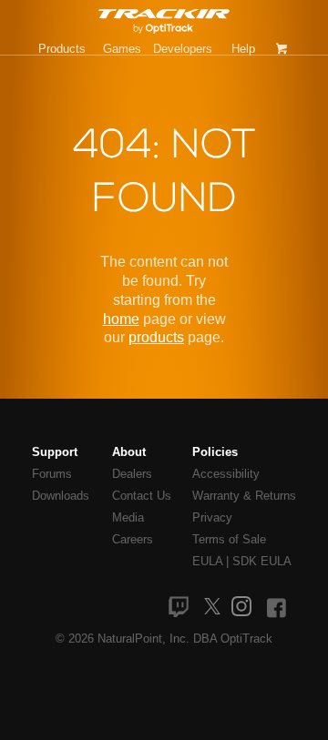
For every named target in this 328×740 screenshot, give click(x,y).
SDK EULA (262, 561)
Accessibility (226, 474)
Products (62, 49)
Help (243, 49)
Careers (132, 539)
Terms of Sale (229, 539)
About (129, 452)
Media (128, 517)
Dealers (132, 474)
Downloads (60, 495)
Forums (52, 474)
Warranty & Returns (244, 495)
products (156, 337)
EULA (207, 561)
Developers (182, 49)
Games (122, 49)
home (121, 319)
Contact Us (141, 495)
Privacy (212, 517)
